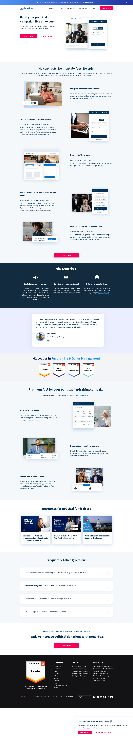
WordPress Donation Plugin (102, 666)
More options (120, 732)
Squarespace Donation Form (103, 669)
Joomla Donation (99, 678)
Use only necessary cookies (103, 732)
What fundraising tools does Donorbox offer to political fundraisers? (51, 585)
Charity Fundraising (78, 676)
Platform (51, 8)
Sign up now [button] (106, 8)
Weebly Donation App (100, 673)
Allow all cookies (85, 732)
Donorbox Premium (82, 395)
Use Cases (76, 662)
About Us (57, 669)
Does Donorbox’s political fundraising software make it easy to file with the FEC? (55, 572)
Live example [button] (48, 36)
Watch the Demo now (86, 2)
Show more (98, 728)
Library (56, 688)
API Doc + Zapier (99, 680)
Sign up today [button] (66, 645)
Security (56, 683)
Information (58, 662)
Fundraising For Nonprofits (81, 671)
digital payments (103, 293)
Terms (56, 678)
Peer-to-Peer (48, 481)
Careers (56, 673)
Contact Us (57, 666)
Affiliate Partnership (60, 685)
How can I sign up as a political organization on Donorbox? (47, 612)
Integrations (98, 662)
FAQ (55, 676)
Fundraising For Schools (80, 673)
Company (82, 8)
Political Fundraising (79, 666)
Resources (70, 8)
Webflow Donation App (101, 676)
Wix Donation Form (99, 671)
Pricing (61, 8)
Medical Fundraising (79, 669)
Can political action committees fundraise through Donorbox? (48, 599)
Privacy (56, 680)
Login (93, 8)
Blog (55, 671)
